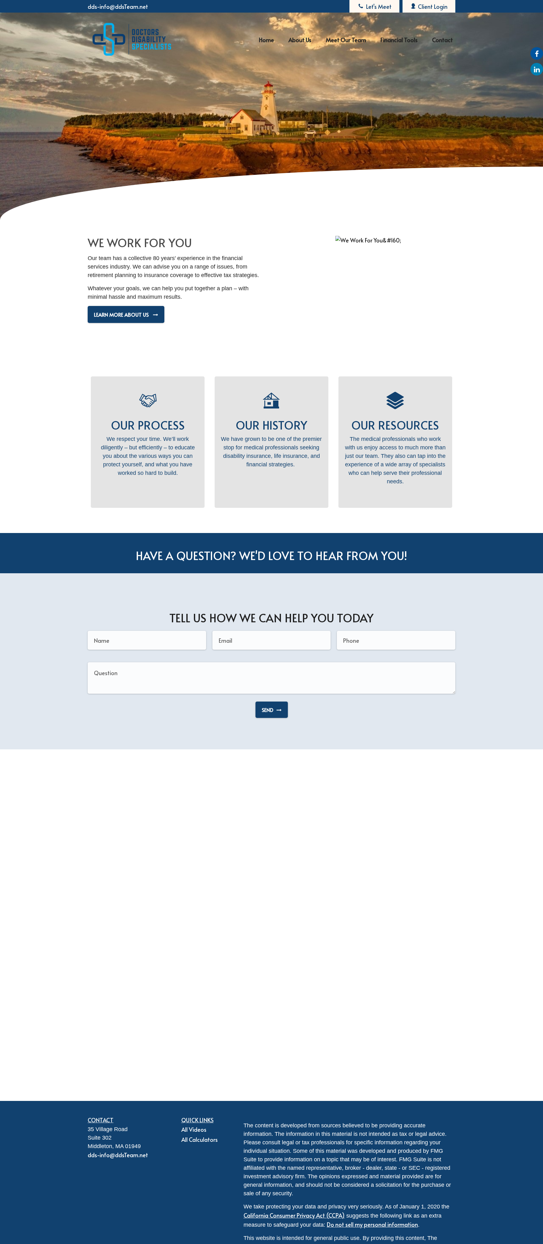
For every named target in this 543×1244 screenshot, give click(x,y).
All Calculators (199, 1139)
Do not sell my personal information (372, 1224)
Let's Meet (379, 6)
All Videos (193, 1129)
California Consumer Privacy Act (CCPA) (294, 1215)
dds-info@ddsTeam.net (118, 6)
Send (267, 709)
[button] (266, 39)
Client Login (432, 6)
